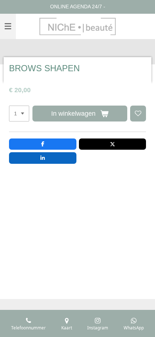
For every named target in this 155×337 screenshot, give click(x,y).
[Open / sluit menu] (8, 26)
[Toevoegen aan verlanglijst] (138, 113)
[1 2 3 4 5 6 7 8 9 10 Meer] (19, 113)
